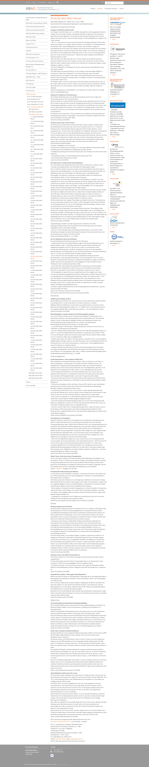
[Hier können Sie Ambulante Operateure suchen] (102, 2)
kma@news (58, 468)
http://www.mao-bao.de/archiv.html (60, 721)
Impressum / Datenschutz (62, 764)
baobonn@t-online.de (61, 739)
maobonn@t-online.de (76, 739)
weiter (113, 39)
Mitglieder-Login (51, 2)
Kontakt (28, 2)
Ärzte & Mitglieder (41, 2)
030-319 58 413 (58, 750)
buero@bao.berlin (59, 752)
